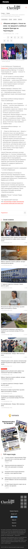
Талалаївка (4, 19)
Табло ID (14, 520)
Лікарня (20, 19)
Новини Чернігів (14, 511)
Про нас (14, 525)
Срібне (10, 19)
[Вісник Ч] (14, 517)
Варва (15, 19)
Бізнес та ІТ (14, 514)
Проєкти (14, 523)
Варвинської (4, 68)
